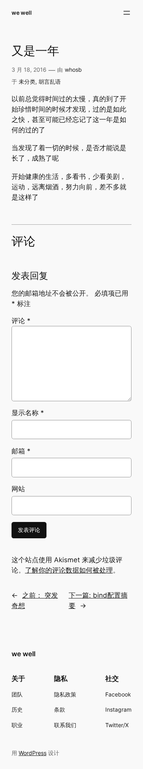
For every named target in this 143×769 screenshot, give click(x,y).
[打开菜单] (126, 13)
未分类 (27, 81)
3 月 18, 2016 (29, 69)
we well (22, 12)
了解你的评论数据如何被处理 (69, 570)
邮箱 (21, 451)
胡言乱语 (50, 81)
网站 (18, 489)
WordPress (32, 752)
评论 (21, 321)
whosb (73, 69)
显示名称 (28, 413)
